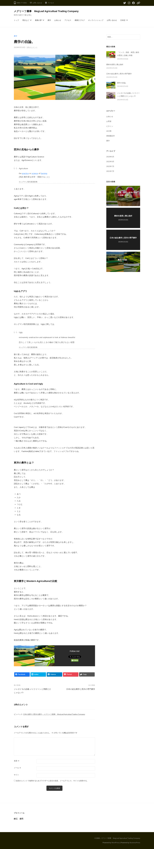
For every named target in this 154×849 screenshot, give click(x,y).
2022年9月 (110, 161)
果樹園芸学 (110, 136)
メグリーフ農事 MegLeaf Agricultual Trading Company (46, 11)
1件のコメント (32, 47)
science (35, 173)
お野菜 (108, 121)
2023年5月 (110, 157)
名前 (16, 761)
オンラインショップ (95, 20)
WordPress (115, 842)
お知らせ (57, 20)
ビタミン (109, 126)
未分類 (108, 131)
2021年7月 (110, 171)
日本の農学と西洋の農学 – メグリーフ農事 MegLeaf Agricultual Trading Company (54, 714)
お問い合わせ (37, 3)
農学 (49, 20)
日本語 (122, 20)
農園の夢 (38, 20)
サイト (16, 775)
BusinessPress (135, 842)
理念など (25, 20)
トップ (16, 20)
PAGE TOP (148, 822)
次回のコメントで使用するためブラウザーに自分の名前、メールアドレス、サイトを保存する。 (52, 781)
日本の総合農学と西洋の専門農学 (80, 689)
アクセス (51, 3)
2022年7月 (110, 166)
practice (25, 173)
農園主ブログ (80, 20)
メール (17, 768)
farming (44, 173)
